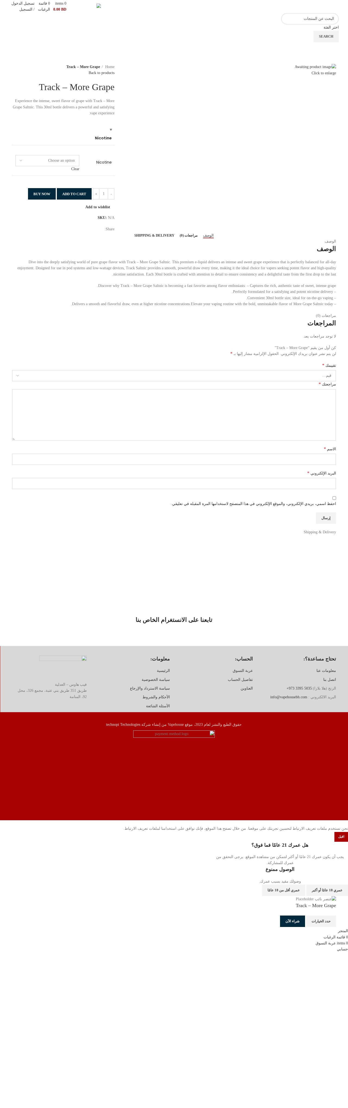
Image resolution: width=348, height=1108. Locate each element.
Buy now (41, 194)
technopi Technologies (123, 725)
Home (109, 67)
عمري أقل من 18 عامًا (284, 890)
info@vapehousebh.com (288, 697)
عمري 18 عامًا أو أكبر (327, 890)
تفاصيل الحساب (240, 680)
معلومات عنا (326, 671)
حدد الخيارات (321, 921)
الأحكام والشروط (156, 697)
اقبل (341, 836)
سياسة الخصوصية (156, 680)
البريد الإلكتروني (321, 473)
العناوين (247, 688)
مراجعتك (327, 384)
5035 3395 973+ (299, 688)
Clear (75, 169)
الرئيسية (163, 671)
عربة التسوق (243, 671)
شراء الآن (292, 921)
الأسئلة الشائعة (158, 706)
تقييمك (329, 365)
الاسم (330, 448)
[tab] (208, 235)
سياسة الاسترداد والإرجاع (150, 688)
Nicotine (104, 162)
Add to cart (74, 194)
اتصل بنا (329, 680)
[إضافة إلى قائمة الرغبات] (272, 921)
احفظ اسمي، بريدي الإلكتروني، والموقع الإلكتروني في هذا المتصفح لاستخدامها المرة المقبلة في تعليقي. (253, 504)
